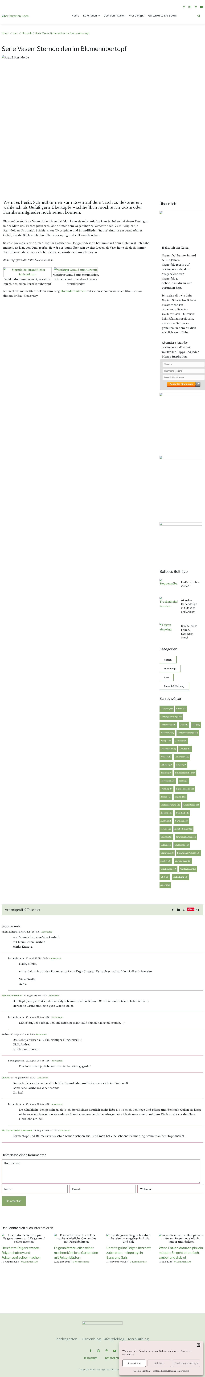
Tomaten (167, 853)
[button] (198, 1345)
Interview (167, 733)
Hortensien (167, 781)
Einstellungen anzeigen (186, 1363)
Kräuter (185, 749)
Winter (165, 757)
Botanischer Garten (188, 853)
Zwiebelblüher (183, 829)
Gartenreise (168, 724)
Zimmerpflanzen (186, 837)
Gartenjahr (181, 845)
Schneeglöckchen (185, 773)
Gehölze (166, 765)
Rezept (165, 741)
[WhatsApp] (184, 910)
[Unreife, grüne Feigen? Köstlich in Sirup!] (168, 624)
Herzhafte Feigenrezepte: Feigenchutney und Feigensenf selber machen (21, 1252)
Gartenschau (183, 861)
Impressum (183, 1371)
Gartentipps (191, 805)
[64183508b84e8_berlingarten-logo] (102, 1322)
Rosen (181, 708)
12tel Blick (182, 813)
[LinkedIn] (178, 910)
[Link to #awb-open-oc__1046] (198, 15)
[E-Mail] (197, 910)
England (180, 797)
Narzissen (181, 821)
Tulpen (165, 845)
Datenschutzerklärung (164, 1371)
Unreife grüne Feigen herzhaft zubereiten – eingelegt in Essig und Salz (128, 1252)
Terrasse (166, 837)
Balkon (165, 797)
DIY (196, 724)
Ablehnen (159, 1363)
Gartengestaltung (171, 716)
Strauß (165, 829)
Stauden (166, 708)
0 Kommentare (29, 1261)
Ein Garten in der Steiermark (17, 1130)
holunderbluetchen (12, 995)
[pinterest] (195, 7)
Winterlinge (188, 869)
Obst (164, 877)
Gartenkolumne (170, 805)
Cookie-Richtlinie (142, 1371)
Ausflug (165, 821)
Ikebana (166, 813)
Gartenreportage (187, 733)
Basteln (166, 773)
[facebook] (184, 7)
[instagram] (190, 7)
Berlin (183, 781)
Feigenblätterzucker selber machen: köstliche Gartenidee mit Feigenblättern (76, 1252)
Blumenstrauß (185, 789)
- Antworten (46, 932)
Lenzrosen (182, 757)
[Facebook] (173, 910)
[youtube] (201, 7)
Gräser (181, 765)
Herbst (165, 861)
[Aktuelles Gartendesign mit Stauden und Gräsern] (168, 599)
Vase (184, 724)
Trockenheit (168, 869)
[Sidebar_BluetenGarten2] (181, 394)
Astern (165, 885)
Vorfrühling (180, 877)
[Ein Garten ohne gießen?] (168, 581)
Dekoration (168, 749)
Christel (6, 1078)
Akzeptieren (134, 1363)
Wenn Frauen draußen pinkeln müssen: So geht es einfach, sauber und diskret (181, 1252)
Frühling (166, 789)
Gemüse (181, 741)
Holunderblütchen (73, 291)
